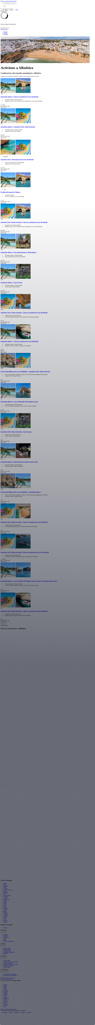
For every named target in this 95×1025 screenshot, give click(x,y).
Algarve (5, 927)
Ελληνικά (6, 991)
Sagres (5, 917)
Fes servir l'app (4, 29)
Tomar (5, 900)
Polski (5, 1002)
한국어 (5, 995)
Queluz (5, 902)
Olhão (5, 903)
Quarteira (6, 896)
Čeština (5, 987)
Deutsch (5, 990)
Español (5, 992)
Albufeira (6, 886)
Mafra (5, 907)
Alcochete (6, 913)
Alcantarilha (6, 899)
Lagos (5, 891)
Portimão (6, 892)
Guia (5, 919)
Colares (5, 898)
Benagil (5, 921)
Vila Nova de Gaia (8, 890)
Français (5, 994)
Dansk (5, 988)
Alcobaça (6, 915)
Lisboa (5, 883)
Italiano (5, 997)
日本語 (5, 999)
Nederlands (6, 998)
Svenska (5, 1005)
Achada (5, 920)
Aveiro (5, 905)
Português (6, 1001)
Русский (6, 1003)
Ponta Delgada (7, 895)
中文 (5, 1006)
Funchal (5, 888)
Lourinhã (6, 908)
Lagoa (5, 909)
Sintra (5, 887)
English (5, 984)
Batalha (5, 912)
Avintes (5, 916)
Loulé (5, 904)
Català (5, 986)
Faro (5, 894)
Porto (5, 884)
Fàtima (5, 911)
